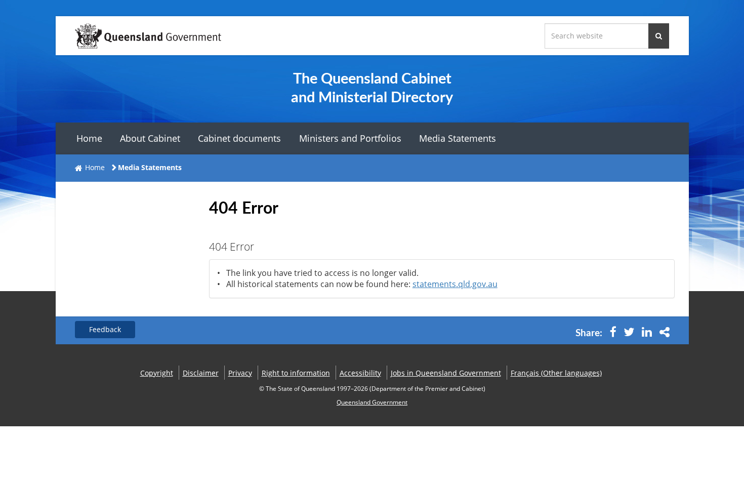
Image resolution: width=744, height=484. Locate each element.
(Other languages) (556, 373)
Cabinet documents (239, 138)
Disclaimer (201, 373)
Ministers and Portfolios (350, 138)
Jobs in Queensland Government (446, 373)
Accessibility (360, 373)
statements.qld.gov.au (455, 284)
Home (89, 138)
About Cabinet (150, 138)
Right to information (296, 373)
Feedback (105, 329)
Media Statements (457, 138)
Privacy (240, 373)
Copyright (156, 373)
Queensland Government (372, 402)
